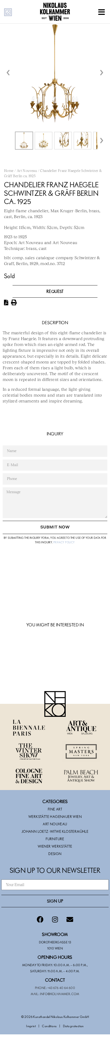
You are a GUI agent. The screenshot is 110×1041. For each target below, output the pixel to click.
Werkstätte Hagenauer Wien (55, 816)
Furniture (55, 839)
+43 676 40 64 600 (61, 988)
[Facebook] (40, 919)
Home (9, 171)
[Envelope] (69, 919)
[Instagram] (55, 919)
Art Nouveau (27, 171)
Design (54, 854)
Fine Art (55, 809)
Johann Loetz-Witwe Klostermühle (55, 831)
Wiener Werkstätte (55, 846)
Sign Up (55, 901)
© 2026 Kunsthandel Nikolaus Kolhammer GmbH (55, 1016)
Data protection (73, 1026)
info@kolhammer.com (59, 994)
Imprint (31, 1026)
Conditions (49, 1026)
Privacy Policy (64, 542)
